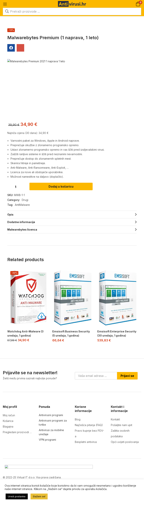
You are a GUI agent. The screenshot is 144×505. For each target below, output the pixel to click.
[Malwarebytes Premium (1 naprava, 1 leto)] (11, 48)
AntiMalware (22, 204)
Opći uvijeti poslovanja (125, 441)
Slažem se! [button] (39, 496)
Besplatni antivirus (86, 441)
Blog (77, 419)
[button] (138, 4)
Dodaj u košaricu (61, 186)
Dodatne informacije (21, 222)
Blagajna (8, 426)
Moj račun (9, 415)
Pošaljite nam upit (121, 425)
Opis (10, 214)
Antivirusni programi (51, 415)
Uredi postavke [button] (17, 496)
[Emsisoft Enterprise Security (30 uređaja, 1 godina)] (117, 297)
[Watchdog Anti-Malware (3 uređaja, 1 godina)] (27, 297)
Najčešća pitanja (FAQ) (89, 425)
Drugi (25, 199)
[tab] (72, 214)
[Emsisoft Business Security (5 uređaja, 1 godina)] (72, 297)
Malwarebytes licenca (22, 229)
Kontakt (115, 419)
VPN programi (47, 439)
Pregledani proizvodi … (17, 432)
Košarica (8, 420)
